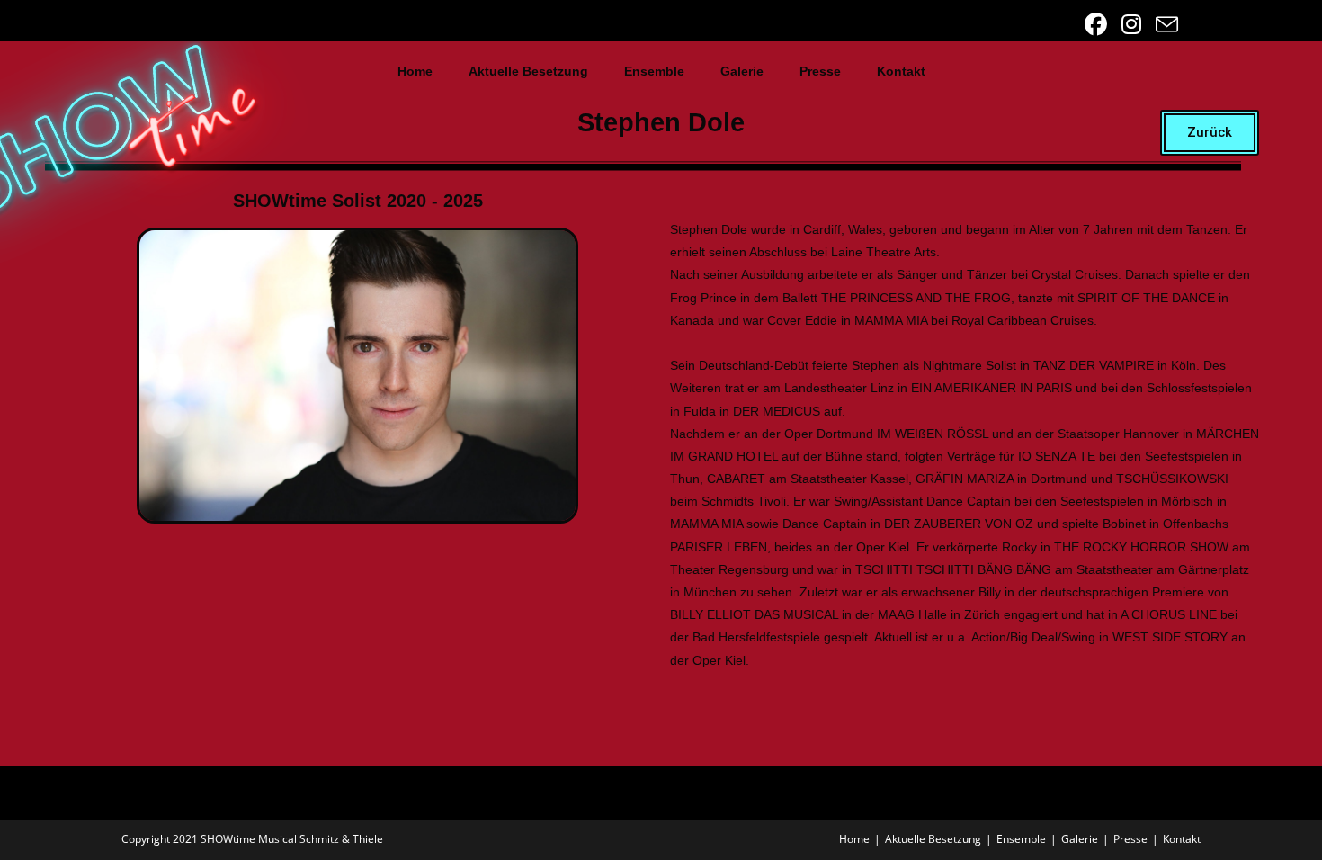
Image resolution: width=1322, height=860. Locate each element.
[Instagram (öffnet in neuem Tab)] (1133, 24)
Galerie (742, 71)
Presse (820, 71)
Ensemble (654, 71)
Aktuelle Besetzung (528, 71)
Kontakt (901, 71)
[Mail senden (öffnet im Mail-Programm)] (1164, 24)
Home (415, 71)
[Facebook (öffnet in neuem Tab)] (1097, 24)
